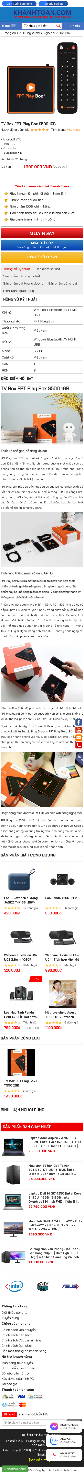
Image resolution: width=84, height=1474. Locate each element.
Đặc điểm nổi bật (47, 269)
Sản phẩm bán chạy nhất (21, 276)
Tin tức (75, 25)
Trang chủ (10, 33)
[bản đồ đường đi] (42, 1460)
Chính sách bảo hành (17, 1335)
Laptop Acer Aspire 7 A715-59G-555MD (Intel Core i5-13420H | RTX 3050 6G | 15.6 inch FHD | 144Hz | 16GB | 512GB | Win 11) (55, 1142)
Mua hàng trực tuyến (17, 1363)
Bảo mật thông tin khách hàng (24, 1351)
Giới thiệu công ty (15, 1312)
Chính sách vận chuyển (19, 1330)
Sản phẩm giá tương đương (23, 283)
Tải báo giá (9, 1384)
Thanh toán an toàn (18, 1389)
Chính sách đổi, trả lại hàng (21, 1340)
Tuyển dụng (10, 1318)
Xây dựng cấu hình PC (18, 1379)
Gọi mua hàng (16, 1468)
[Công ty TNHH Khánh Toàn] (42, 17)
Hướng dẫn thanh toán (18, 1368)
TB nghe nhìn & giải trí (38, 33)
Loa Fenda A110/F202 (61, 898)
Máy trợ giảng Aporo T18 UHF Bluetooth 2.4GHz (60, 1016)
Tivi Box (65, 33)
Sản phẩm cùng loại (62, 283)
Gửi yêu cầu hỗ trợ (15, 1373)
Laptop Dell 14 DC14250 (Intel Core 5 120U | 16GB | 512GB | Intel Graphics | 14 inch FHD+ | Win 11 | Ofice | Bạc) (55, 1197)
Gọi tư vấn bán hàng (19, 3)
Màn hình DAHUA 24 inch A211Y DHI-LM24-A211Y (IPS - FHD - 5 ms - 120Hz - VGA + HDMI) (55, 1225)
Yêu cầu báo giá (53, 3)
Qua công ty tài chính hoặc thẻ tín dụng (42, 245)
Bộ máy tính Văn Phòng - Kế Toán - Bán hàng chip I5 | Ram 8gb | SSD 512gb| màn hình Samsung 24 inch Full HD (55, 1253)
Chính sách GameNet (17, 1345)
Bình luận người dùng (18, 291)
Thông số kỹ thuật (16, 269)
